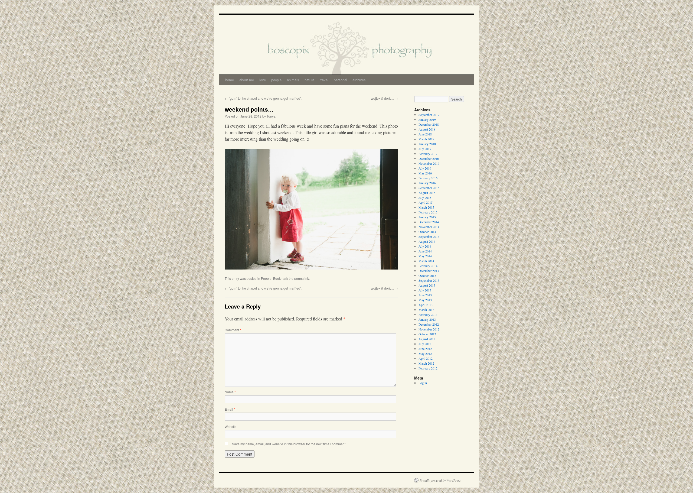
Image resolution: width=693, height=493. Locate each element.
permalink (301, 278)
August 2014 (427, 241)
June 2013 (425, 295)
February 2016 (428, 178)
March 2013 (426, 309)
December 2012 (429, 324)
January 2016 (427, 183)
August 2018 (427, 129)
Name (230, 392)
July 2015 (425, 197)
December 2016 (429, 158)
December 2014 (429, 222)
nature (309, 79)
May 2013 (425, 300)
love (262, 79)
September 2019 (429, 114)
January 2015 (427, 217)
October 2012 (427, 334)
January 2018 (427, 144)
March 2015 (426, 207)
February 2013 (428, 314)
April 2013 (426, 305)
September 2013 (429, 280)
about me (246, 79)
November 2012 (429, 329)
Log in (423, 383)
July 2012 (425, 344)
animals (293, 79)
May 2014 (425, 256)
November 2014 (429, 227)
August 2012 (427, 339)
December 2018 (429, 124)
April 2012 (426, 358)
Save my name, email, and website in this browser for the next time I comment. (289, 444)
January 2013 (427, 319)
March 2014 (426, 261)
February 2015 (428, 212)
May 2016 (425, 173)
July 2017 (425, 149)
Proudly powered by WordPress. (441, 480)
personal (340, 79)
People (266, 278)
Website (231, 426)
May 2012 (425, 353)
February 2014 (428, 266)
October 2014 (427, 231)
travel (324, 79)
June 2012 (425, 348)
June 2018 (425, 134)
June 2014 (425, 251)
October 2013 (427, 275)
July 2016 (425, 168)
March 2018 (426, 139)
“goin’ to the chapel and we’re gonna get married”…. (265, 98)
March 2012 (426, 363)
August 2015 (427, 192)
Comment (233, 329)
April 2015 (426, 202)
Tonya (271, 116)
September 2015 (429, 188)
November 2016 (429, 163)
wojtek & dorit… (384, 98)
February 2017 (428, 153)
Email (230, 409)
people (276, 79)
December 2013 (429, 270)
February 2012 (428, 368)
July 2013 (425, 290)
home (229, 79)
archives (359, 79)
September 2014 (429, 236)
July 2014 (425, 246)
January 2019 (427, 119)
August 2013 (427, 285)
